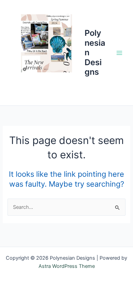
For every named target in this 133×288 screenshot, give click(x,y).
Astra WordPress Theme (67, 266)
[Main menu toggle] (119, 52)
